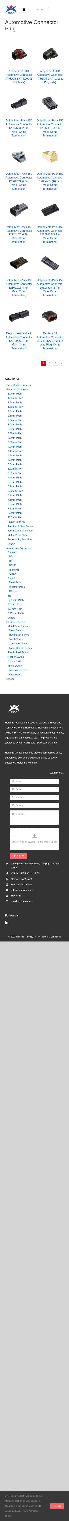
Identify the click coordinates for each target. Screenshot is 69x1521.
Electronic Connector (17, 389)
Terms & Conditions (51, 936)
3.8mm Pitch (15, 437)
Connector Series (18, 643)
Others (11, 543)
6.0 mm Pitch (15, 608)
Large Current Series (20, 648)
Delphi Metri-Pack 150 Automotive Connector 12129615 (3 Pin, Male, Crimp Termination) (50, 234)
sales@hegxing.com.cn (23, 890)
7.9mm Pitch (15, 504)
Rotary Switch (15, 661)
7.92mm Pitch (15, 508)
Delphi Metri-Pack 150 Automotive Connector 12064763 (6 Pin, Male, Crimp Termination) (19, 181)
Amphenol (13, 569)
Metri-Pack (15, 582)
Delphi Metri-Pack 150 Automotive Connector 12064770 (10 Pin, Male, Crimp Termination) (50, 181)
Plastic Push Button (18, 652)
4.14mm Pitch (15, 451)
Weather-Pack (17, 586)
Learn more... (56, 772)
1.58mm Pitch (15, 406)
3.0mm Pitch (15, 424)
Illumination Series (19, 634)
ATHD (12, 573)
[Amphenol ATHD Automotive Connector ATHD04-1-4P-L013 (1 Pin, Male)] (50, 54)
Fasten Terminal (16, 521)
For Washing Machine (19, 539)
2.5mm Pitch (15, 415)
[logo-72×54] (11, 6)
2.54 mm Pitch (16, 600)
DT (10, 560)
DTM (12, 556)
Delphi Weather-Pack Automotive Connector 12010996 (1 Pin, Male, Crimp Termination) (19, 341)
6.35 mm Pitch (16, 613)
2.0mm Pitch (15, 411)
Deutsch (12, 552)
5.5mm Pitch (15, 477)
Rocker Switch (16, 656)
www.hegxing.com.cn (22, 901)
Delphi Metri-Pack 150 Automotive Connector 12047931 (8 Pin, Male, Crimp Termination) (50, 128)
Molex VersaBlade (18, 535)
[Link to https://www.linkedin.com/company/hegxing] (33, 922)
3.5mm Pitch (15, 429)
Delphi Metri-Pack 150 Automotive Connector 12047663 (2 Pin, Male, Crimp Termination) (19, 128)
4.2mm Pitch (15, 455)
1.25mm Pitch (15, 398)
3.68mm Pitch (15, 433)
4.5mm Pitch (15, 459)
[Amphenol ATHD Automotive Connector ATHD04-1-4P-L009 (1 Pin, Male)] (19, 54)
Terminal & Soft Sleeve (20, 530)
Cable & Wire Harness (18, 385)
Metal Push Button (18, 626)
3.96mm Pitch (15, 442)
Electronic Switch (15, 622)
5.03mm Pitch (15, 468)
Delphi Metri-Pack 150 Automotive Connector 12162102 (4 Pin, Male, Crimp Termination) (19, 288)
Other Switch (15, 674)
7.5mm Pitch (15, 499)
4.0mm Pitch (15, 446)
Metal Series (16, 630)
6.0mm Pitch (15, 482)
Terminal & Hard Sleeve (20, 526)
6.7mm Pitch (15, 495)
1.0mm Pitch (15, 393)
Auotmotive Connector (18, 548)
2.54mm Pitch (15, 420)
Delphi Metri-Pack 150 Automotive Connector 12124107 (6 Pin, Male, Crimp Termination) (19, 234)
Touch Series (16, 639)
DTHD (12, 565)
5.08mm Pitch (15, 473)
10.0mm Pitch (15, 517)
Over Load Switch (17, 670)
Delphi (11, 578)
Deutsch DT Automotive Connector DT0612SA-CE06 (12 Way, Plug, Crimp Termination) (50, 341)
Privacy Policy (33, 936)
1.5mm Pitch (15, 402)
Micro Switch (15, 665)
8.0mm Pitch (15, 512)
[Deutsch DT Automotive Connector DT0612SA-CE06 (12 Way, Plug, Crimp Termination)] (50, 316)
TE (9, 595)
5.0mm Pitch (15, 464)
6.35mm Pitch (15, 490)
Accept (57, 1506)
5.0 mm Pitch (15, 604)
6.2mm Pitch (15, 486)
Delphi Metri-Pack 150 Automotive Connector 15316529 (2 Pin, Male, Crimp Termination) (50, 288)
